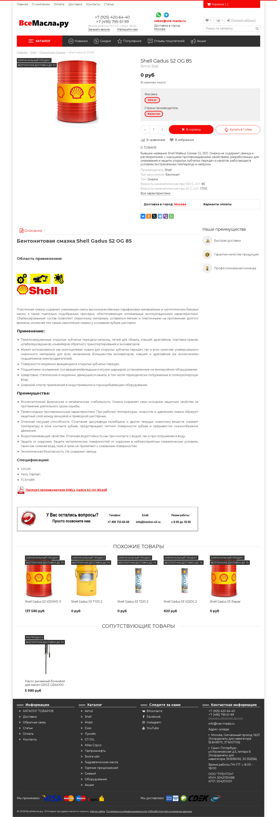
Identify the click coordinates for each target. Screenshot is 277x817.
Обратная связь (34, 722)
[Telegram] (165, 15)
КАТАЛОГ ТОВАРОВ (38, 711)
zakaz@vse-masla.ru (170, 21)
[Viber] (165, 216)
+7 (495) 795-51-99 (112, 21)
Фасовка (151, 94)
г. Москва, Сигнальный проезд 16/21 (234, 735)
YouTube (153, 728)
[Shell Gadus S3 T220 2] (138, 576)
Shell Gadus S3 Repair (225, 601)
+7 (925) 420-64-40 (112, 17)
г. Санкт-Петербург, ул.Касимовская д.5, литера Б (229, 749)
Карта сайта (97, 811)
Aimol (89, 711)
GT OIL (90, 739)
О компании (41, 4)
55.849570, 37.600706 (223, 742)
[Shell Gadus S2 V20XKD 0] (46, 576)
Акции (201, 41)
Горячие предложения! (101, 768)
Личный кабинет (243, 20)
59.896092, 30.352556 (241, 759)
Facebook (154, 717)
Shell (154, 66)
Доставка (75, 4)
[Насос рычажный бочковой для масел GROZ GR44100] (46, 656)
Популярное (132, 41)
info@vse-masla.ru (221, 723)
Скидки (105, 41)
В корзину (192, 129)
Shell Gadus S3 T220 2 (132, 601)
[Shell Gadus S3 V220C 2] (185, 576)
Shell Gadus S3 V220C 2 (180, 601)
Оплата (59, 4)
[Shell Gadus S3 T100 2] (92, 576)
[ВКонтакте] (143, 216)
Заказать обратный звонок (225, 718)
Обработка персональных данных (170, 811)
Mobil (88, 722)
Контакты (93, 4)
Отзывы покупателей (169, 41)
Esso (88, 728)
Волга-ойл (92, 756)
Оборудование (96, 779)
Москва (180, 204)
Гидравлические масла (101, 762)
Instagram (154, 722)
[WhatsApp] (157, 15)
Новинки (81, 41)
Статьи (109, 4)
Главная (22, 4)
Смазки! (90, 773)
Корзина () (220, 4)
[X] (154, 216)
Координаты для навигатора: (230, 738)
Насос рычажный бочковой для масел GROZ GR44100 (45, 683)
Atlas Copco (93, 745)
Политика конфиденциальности (126, 811)
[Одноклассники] (148, 216)
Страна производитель (161, 108)
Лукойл (90, 734)
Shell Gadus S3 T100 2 (86, 601)
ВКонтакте (154, 711)
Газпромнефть (95, 751)
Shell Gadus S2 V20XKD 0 (43, 601)
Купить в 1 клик (241, 129)
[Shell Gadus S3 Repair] (231, 576)
